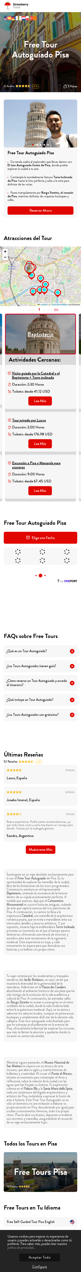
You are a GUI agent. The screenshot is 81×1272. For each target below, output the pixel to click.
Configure (39, 1266)
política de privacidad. (21, 1247)
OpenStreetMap (59, 304)
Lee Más (40, 401)
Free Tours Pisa (40, 1172)
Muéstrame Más (40, 849)
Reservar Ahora (40, 210)
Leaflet (43, 304)
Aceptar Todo (40, 1257)
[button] (33, 145)
